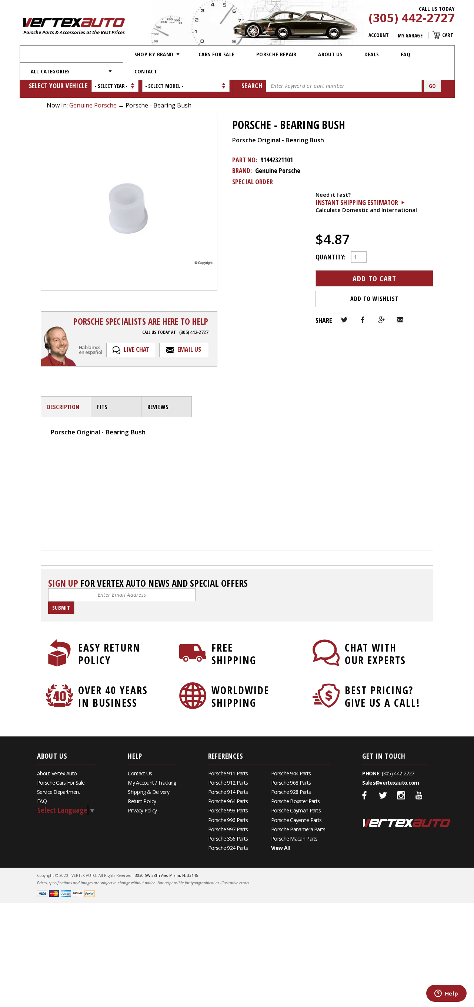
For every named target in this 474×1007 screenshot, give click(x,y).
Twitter (344, 319)
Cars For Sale (216, 54)
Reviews (157, 407)
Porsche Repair (276, 54)
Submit (61, 607)
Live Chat (136, 349)
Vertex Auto (406, 822)
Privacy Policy (142, 810)
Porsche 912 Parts (228, 782)
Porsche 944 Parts (291, 773)
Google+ (381, 319)
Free (233, 653)
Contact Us (140, 773)
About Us (330, 54)
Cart (447, 35)
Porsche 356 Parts (228, 838)
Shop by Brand (154, 54)
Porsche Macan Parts (294, 838)
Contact (145, 71)
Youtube (419, 795)
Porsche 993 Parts (228, 810)
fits (102, 407)
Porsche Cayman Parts (296, 810)
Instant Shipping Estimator (357, 202)
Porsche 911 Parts (228, 773)
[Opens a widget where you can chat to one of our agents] (446, 994)
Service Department (58, 791)
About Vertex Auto (57, 773)
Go (432, 85)
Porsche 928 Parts (291, 791)
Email (399, 319)
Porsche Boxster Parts (295, 801)
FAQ (405, 54)
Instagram (401, 795)
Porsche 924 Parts (228, 847)
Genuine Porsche (93, 105)
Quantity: (331, 256)
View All (280, 847)
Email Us (189, 349)
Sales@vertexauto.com (390, 782)
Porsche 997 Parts (228, 829)
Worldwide (240, 696)
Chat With (375, 653)
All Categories (50, 71)
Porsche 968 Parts (291, 782)
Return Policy (142, 801)
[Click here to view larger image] (129, 202)
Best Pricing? (382, 696)
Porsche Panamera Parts (298, 829)
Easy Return (109, 653)
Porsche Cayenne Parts (296, 820)
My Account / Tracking (152, 782)
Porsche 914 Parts (228, 791)
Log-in (59, 457)
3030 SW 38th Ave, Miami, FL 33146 (166, 875)
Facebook (362, 319)
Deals (371, 54)
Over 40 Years (113, 696)
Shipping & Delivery (148, 791)
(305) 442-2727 (412, 18)
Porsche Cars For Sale (60, 782)
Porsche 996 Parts (228, 820)
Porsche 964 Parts (228, 801)
